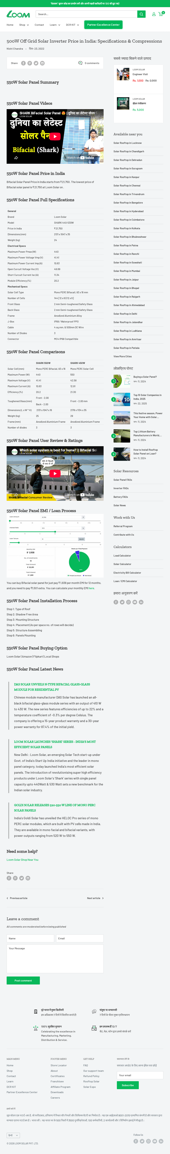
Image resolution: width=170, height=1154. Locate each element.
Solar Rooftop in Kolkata (127, 228)
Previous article (18, 898)
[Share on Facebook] (23, 63)
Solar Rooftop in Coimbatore (129, 219)
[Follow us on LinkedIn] (141, 601)
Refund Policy (91, 1076)
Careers (55, 1097)
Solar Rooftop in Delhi (125, 313)
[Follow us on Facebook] (116, 601)
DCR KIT (70, 24)
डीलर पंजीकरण (139, 103)
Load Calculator (122, 555)
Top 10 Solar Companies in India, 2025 (147, 396)
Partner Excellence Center (103, 24)
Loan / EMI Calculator (125, 581)
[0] (161, 14)
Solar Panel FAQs (123, 479)
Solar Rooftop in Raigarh (127, 296)
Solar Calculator (122, 563)
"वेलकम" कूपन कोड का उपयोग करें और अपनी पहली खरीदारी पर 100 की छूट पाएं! (85, 3)
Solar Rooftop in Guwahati (128, 262)
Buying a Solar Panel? (145, 376)
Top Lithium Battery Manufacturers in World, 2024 (146, 433)
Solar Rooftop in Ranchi (126, 253)
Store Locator (59, 1065)
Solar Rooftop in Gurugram (128, 168)
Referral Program (123, 526)
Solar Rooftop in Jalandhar (128, 322)
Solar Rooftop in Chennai (127, 185)
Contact (39, 24)
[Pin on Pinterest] (29, 63)
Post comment (23, 980)
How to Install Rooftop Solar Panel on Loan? (145, 451)
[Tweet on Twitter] (36, 63)
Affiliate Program (60, 1086)
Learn (53, 24)
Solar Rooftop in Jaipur (126, 279)
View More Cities (123, 356)
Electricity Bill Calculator (127, 572)
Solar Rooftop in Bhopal (126, 287)
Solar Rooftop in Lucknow (128, 142)
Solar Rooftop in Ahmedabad (129, 305)
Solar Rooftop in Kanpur (126, 176)
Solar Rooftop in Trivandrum (129, 194)
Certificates (58, 1076)
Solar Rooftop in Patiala (126, 347)
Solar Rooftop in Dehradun (128, 159)
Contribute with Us (124, 534)
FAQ (85, 1065)
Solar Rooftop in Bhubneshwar (130, 236)
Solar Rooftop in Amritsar (127, 339)
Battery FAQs (121, 496)
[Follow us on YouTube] (134, 601)
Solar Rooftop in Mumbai (127, 270)
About (54, 1070)
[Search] (141, 14)
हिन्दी (10, 1135)
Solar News (120, 505)
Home (10, 24)
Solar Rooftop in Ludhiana (128, 330)
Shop (22, 24)
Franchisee (57, 1081)
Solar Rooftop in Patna (126, 245)
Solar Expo (89, 1086)
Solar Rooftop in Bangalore (128, 202)
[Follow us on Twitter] (122, 601)
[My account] (154, 14)
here (91, 588)
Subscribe (128, 1085)
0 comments (92, 63)
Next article (93, 898)
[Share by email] (42, 63)
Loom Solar (139, 69)
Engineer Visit (140, 74)
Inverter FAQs (121, 488)
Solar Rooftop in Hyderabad (128, 211)
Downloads (57, 1092)
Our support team (93, 1070)
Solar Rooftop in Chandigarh (129, 151)
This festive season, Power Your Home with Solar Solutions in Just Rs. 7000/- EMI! (148, 415)
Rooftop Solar (91, 1081)
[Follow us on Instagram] (128, 601)
